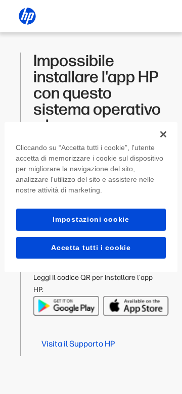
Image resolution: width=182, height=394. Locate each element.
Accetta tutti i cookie (90, 247)
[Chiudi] (163, 134)
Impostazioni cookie (91, 219)
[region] (91, 197)
